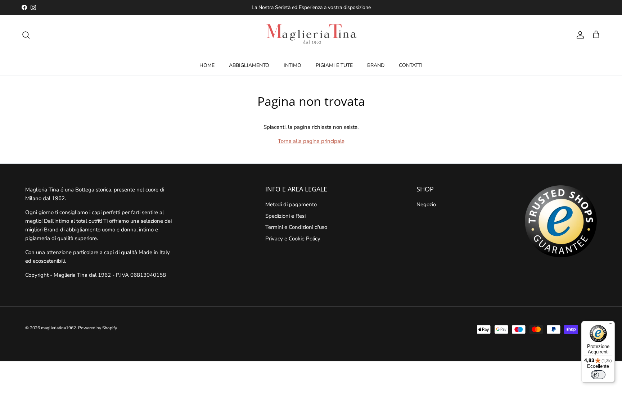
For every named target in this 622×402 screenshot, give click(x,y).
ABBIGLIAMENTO (249, 65)
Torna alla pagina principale (311, 141)
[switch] (598, 374)
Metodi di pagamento (291, 204)
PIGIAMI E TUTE (334, 65)
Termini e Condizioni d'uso (296, 227)
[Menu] (610, 325)
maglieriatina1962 (58, 328)
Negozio (426, 204)
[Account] (579, 35)
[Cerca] (26, 35)
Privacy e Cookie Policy (292, 238)
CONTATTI (411, 65)
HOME (207, 65)
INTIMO (292, 65)
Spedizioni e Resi (285, 216)
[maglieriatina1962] (311, 35)
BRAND (375, 65)
